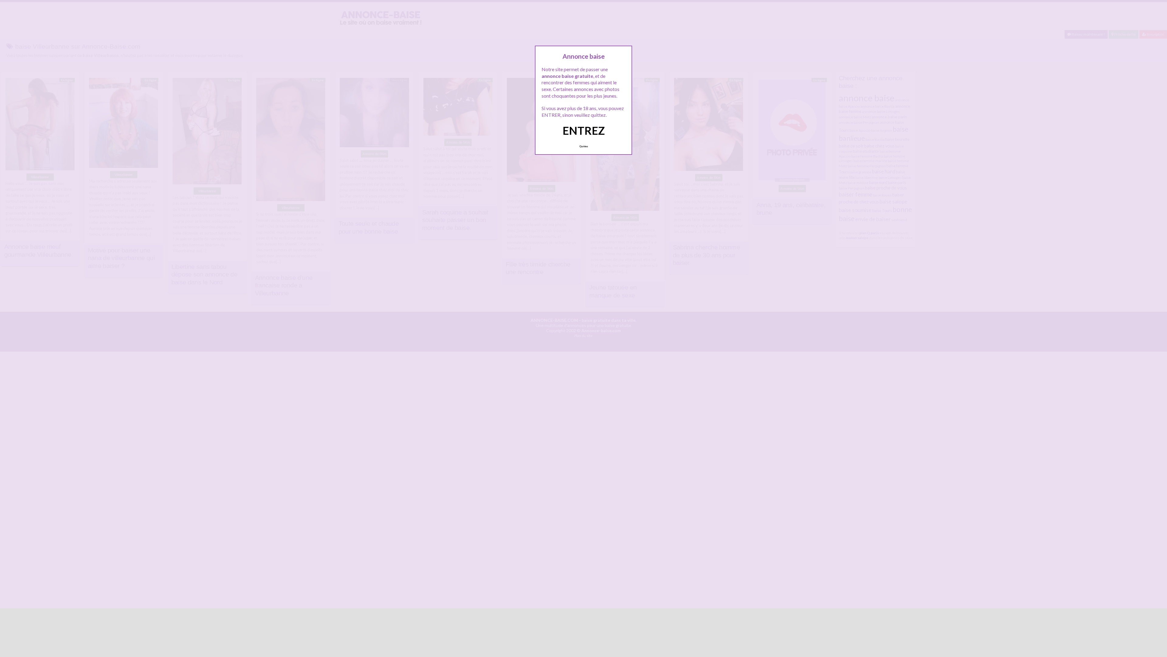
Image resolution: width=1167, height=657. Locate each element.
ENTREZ (584, 130)
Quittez (583, 146)
